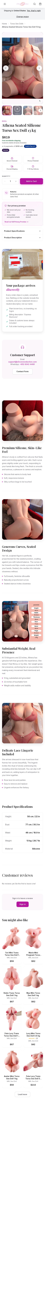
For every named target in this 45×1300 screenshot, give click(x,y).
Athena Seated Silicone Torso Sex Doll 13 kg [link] (21, 27)
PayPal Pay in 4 (30, 146)
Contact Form (22, 371)
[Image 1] (7, 110)
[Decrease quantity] (5, 181)
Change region (22, 17)
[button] (22, 68)
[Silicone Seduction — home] (22, 4)
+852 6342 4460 (27, 364)
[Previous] (5, 68)
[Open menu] (5, 4)
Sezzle (5, 150)
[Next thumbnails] (40, 110)
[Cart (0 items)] (40, 4)
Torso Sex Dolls (16, 24)
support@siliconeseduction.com (22, 362)
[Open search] (34, 4)
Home (4, 24)
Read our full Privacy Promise (15, 222)
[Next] (39, 68)
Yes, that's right (34, 11)
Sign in (23, 904)
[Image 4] (38, 110)
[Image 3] (28, 110)
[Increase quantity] (16, 181)
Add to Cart (31, 181)
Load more (22, 1094)
